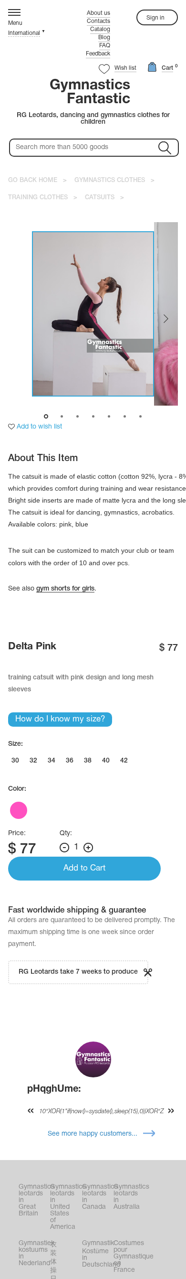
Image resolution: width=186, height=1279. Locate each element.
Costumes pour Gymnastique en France (128, 1256)
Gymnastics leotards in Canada (97, 1197)
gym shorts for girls (65, 589)
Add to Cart (84, 868)
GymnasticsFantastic (90, 92)
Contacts (98, 21)
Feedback (98, 53)
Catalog (100, 29)
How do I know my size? (60, 719)
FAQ (104, 45)
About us (98, 13)
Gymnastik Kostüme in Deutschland (97, 1254)
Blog (104, 37)
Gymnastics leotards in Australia (128, 1197)
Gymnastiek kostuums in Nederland (33, 1253)
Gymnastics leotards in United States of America (65, 1207)
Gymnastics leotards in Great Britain (33, 1200)
